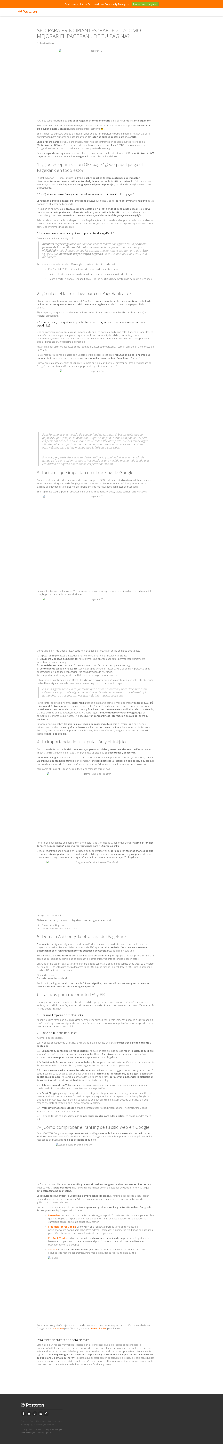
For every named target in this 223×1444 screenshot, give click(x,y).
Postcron (41, 730)
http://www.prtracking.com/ (51, 925)
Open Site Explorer (47, 975)
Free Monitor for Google (62, 1226)
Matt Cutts (77, 680)
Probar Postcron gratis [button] (145, 4)
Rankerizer (54, 1215)
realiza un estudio (115, 480)
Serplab (52, 1249)
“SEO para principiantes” (76, 141)
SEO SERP (58, 1328)
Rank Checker (99, 1328)
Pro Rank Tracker (58, 1238)
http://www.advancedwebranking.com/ (57, 928)
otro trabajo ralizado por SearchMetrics (116, 591)
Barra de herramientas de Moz (53, 978)
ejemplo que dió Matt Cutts (97, 362)
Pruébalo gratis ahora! (45, 1424)
